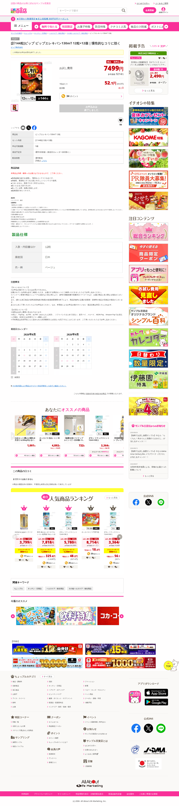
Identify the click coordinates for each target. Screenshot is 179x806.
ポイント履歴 (53, 738)
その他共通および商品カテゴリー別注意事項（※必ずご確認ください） (39, 386)
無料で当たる (49, 26)
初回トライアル (18, 746)
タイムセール (53, 722)
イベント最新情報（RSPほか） (96, 722)
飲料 (14, 702)
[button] (36, 27)
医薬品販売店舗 (115, 794)
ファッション (89, 681)
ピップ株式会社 (17, 47)
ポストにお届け (160, 26)
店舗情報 (88, 766)
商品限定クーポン (55, 726)
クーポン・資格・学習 (93, 698)
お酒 (14, 707)
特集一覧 (16, 722)
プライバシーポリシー (43, 794)
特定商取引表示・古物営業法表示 (89, 794)
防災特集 (100, 26)
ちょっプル (28, 33)
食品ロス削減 (139, 26)
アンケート (53, 758)
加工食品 (16, 690)
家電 (86, 686)
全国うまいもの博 (19, 726)
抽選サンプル (17, 742)
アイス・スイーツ (19, 698)
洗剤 (50, 681)
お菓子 (15, 694)
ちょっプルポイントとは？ (58, 742)
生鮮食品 (16, 686)
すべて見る (48, 676)
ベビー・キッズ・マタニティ (95, 690)
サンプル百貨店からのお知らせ (96, 734)
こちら (44, 160)
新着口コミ (53, 762)
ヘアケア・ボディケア (57, 690)
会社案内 (130, 794)
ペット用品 (89, 694)
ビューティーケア (55, 694)
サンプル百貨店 (16, 33)
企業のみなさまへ (91, 750)
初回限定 (67, 26)
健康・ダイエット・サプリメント (60, 698)
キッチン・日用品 (40, 33)
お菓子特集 (83, 26)
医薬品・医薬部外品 (56, 702)
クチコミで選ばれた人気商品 (23, 730)
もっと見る (113, 497)
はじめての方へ (143, 3)
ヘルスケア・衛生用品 (57, 33)
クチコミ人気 (118, 26)
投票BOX (52, 754)
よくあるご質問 (161, 3)
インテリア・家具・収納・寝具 (60, 707)
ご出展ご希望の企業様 (148, 794)
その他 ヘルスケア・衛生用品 (77, 33)
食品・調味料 (17, 681)
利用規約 (25, 794)
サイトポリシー (64, 794)
